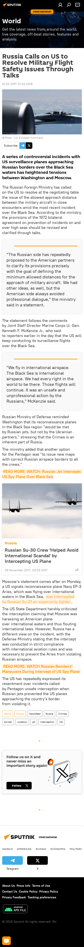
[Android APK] (15, 909)
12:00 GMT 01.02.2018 (17, 84)
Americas (24, 849)
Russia (11, 543)
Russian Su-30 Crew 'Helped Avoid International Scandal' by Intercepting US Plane (41, 555)
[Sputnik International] (13, 6)
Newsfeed (34, 713)
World (7, 713)
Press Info (23, 886)
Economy (57, 849)
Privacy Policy (48, 891)
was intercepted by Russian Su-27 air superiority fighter (38, 599)
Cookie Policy (28, 891)
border (8, 721)
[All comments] (6, 940)
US (61, 721)
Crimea (62, 713)
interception (47, 721)
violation (22, 721)
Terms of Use (41, 886)
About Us (8, 886)
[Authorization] (60, 4)
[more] (77, 569)
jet (33, 721)
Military (76, 849)
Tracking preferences (42, 897)
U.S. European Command (28, 137)
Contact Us (9, 891)
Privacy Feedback (14, 897)
